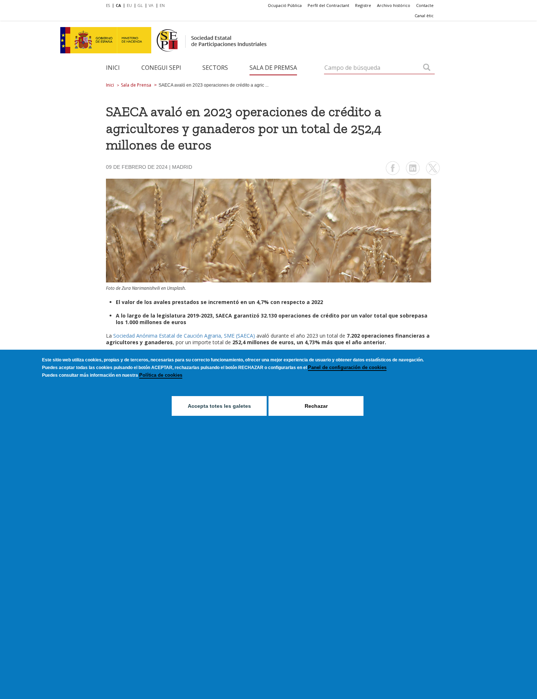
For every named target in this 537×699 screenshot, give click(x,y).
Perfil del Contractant (328, 5)
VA (151, 5)
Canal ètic (424, 15)
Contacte (425, 5)
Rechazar (316, 406)
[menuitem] (109, 5)
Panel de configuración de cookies (347, 367)
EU (129, 5)
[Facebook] (392, 174)
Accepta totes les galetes (219, 406)
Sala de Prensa (136, 85)
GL (140, 5)
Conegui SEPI (161, 68)
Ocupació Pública (285, 5)
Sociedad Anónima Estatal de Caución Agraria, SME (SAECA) (184, 335)
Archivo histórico (393, 5)
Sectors (215, 68)
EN (162, 5)
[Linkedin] (412, 174)
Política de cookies (160, 375)
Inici (113, 68)
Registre (363, 5)
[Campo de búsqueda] (427, 68)
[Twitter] (433, 174)
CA (118, 5)
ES (108, 5)
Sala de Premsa (273, 68)
